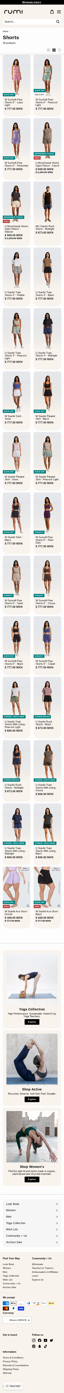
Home (6, 31)
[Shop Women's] (32, 1136)
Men (5, 1272)
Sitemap (7, 1373)
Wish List (7, 1279)
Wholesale (37, 1264)
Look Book (8, 1264)
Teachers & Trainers (42, 1268)
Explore (32, 1022)
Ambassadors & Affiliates (45, 1272)
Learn (35, 1275)
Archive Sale (9, 1287)
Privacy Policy (10, 1361)
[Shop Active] (32, 1059)
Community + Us (11, 1283)
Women (7, 1268)
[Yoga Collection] (32, 979)
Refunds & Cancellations (16, 1365)
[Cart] (52, 12)
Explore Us (38, 1279)
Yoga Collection (11, 1275)
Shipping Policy (11, 1369)
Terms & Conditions (13, 1357)
